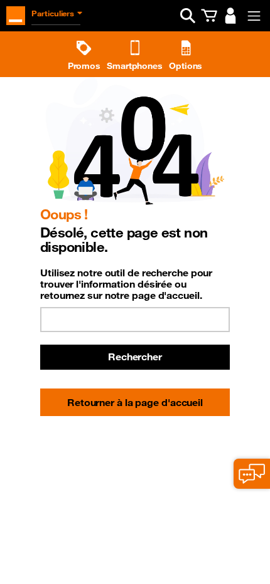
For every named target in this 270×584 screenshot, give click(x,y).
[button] (187, 15)
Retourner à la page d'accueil (135, 402)
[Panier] (209, 15)
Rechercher (135, 356)
